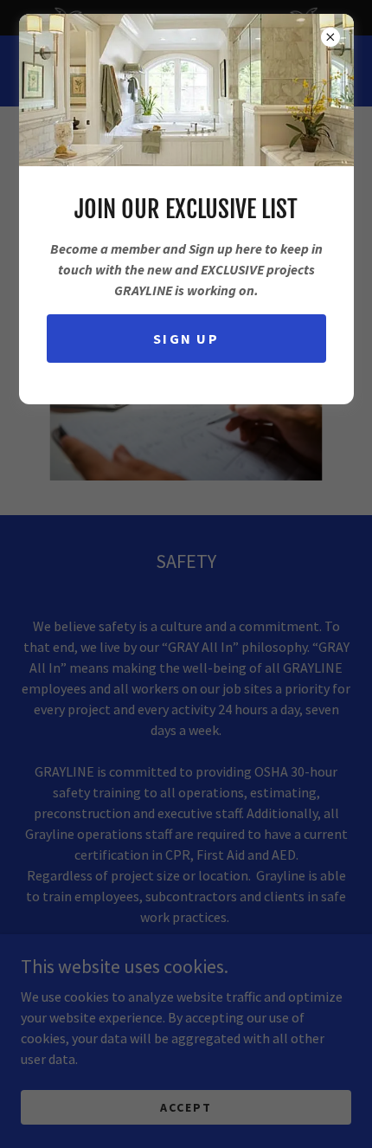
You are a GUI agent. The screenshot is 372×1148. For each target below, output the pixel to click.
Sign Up (186, 338)
